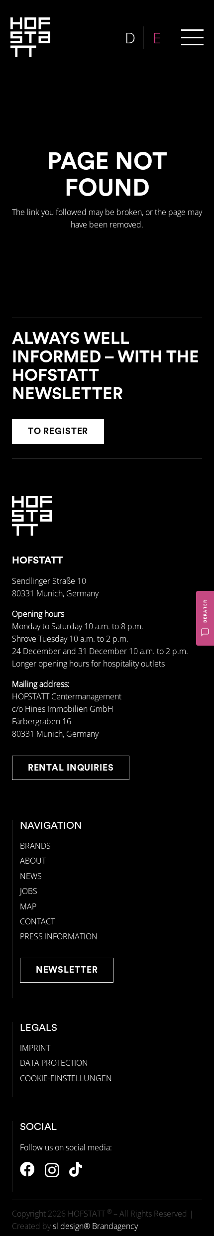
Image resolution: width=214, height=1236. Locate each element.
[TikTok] (75, 1169)
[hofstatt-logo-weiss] (30, 37)
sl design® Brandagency (95, 1226)
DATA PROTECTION (54, 1062)
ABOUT (33, 860)
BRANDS (35, 845)
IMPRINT (35, 1047)
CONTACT (37, 921)
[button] (192, 37)
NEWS (31, 876)
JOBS (28, 891)
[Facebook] (27, 1169)
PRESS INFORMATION (59, 936)
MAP (28, 906)
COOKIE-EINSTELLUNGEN (66, 1078)
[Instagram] (52, 1170)
